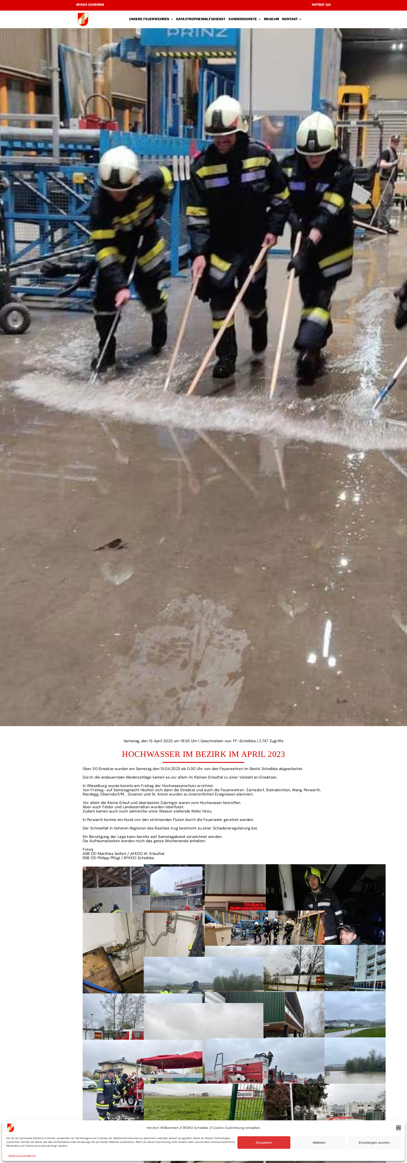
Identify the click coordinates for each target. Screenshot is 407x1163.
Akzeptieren (264, 1142)
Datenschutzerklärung (22, 1155)
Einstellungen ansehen (374, 1142)
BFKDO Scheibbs (90, 4)
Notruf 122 (321, 4)
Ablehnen (319, 1142)
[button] (398, 1128)
